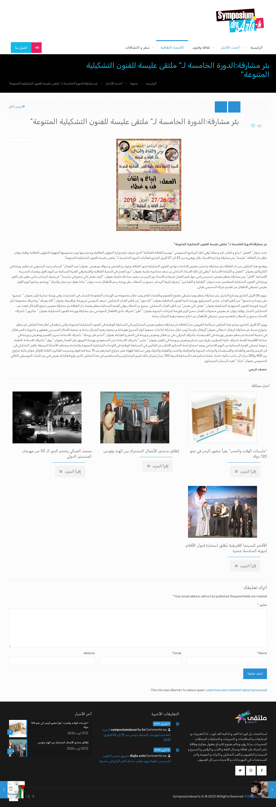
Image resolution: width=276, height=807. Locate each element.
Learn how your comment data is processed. (208, 690)
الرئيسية (151, 83)
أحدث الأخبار (114, 83)
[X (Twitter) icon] (28, 796)
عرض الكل (15, 106)
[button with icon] (262, 770)
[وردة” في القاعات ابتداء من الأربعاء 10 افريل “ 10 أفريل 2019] (272, 789)
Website (89, 653)
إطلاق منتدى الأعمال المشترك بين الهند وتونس (141, 451)
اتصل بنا (21, 47)
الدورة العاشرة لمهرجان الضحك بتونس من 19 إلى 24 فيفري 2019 (136, 735)
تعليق (262, 605)
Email (176, 653)
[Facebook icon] (33, 796)
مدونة (134, 83)
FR (37, 47)
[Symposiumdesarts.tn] (240, 20)
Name (262, 653)
